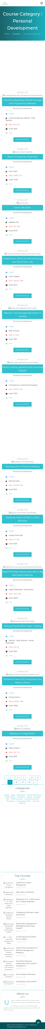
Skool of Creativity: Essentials (22, 157)
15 (31, 778)
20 (29, 782)
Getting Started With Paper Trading (22, 626)
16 (38, 778)
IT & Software (21, 797)
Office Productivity (17, 799)
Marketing (37, 797)
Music (7, 799)
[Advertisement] (22, 68)
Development (21, 795)
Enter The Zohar (22, 207)
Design (13, 795)
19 (23, 782)
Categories (16, 34)
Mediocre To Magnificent (22, 733)
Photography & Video (24, 801)
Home (7, 34)
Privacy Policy (32, 1027)
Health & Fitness (10, 797)
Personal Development (31, 799)
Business (6, 795)
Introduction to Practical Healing (22, 466)
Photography (10, 801)
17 (10, 782)
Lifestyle (29, 797)
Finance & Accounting (34, 795)
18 (16, 782)
